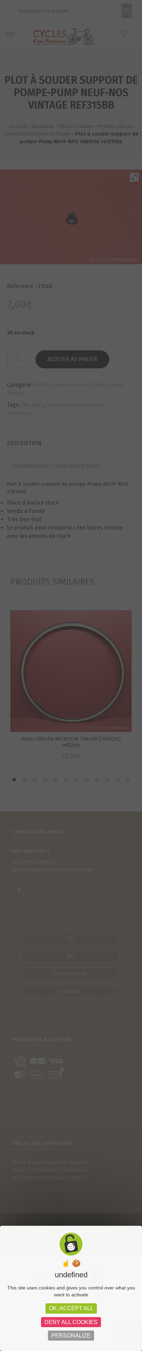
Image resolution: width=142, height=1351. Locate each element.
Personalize (71, 1336)
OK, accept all (71, 1308)
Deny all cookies (71, 1322)
